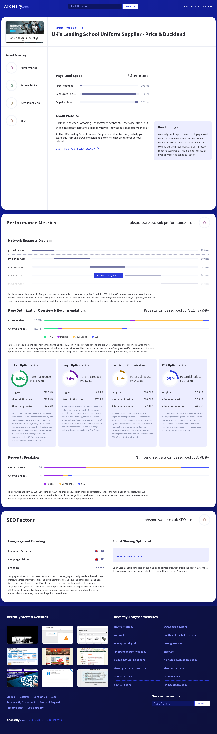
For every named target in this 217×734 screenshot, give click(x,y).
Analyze (130, 6)
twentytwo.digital (125, 643)
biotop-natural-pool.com (129, 660)
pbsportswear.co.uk (67, 28)
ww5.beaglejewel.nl (175, 626)
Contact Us (40, 696)
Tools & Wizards (190, 6)
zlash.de (169, 651)
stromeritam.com (174, 668)
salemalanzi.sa (123, 676)
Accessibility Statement (21, 702)
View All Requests (108, 275)
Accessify (16, 6)
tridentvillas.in (172, 676)
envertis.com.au (123, 626)
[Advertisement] (132, 58)
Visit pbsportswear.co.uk (75, 149)
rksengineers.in (173, 643)
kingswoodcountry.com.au (130, 651)
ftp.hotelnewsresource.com (180, 660)
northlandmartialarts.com (180, 635)
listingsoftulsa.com (175, 684)
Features (24, 696)
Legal (54, 696)
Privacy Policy (15, 707)
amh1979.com (122, 684)
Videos (11, 696)
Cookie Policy (35, 707)
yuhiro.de (119, 635)
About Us (208, 6)
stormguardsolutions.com (130, 668)
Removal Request (49, 702)
